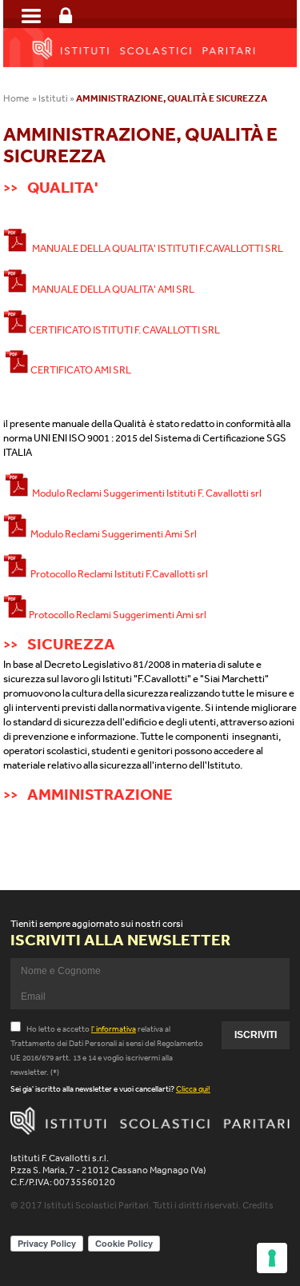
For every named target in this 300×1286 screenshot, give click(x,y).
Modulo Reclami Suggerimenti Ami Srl (112, 534)
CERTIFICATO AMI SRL (80, 370)
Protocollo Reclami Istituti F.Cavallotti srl (117, 574)
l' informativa (113, 1029)
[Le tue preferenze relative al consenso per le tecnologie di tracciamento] (272, 1258)
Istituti (53, 98)
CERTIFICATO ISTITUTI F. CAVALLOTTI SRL (123, 330)
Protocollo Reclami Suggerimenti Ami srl (116, 614)
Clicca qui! (193, 1089)
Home (16, 98)
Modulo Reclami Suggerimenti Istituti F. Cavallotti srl (145, 493)
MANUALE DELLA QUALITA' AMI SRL (110, 289)
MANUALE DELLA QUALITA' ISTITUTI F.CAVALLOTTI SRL (155, 248)
